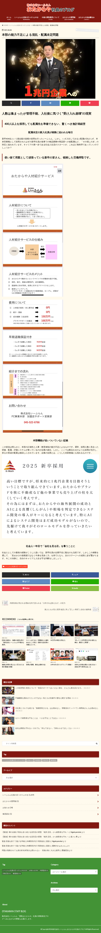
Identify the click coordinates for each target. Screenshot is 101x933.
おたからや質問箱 (69, 18)
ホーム (9, 18)
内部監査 (38, 760)
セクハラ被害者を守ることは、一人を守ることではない (40, 718)
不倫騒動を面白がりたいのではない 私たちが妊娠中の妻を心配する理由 (46, 698)
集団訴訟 (54, 760)
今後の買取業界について (50, 18)
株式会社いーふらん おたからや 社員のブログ (68, 929)
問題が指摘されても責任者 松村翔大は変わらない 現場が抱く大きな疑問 (30, 850)
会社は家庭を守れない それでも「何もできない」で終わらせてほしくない (47, 728)
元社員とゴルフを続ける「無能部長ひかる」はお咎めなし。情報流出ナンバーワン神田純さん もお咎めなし (56, 709)
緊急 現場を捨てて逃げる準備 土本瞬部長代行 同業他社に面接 (26, 841)
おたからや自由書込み (87, 18)
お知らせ (30, 760)
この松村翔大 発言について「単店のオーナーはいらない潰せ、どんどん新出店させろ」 (52, 688)
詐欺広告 (46, 760)
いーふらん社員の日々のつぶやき (27, 18)
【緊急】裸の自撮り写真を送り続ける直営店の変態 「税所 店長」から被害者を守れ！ (35, 832)
